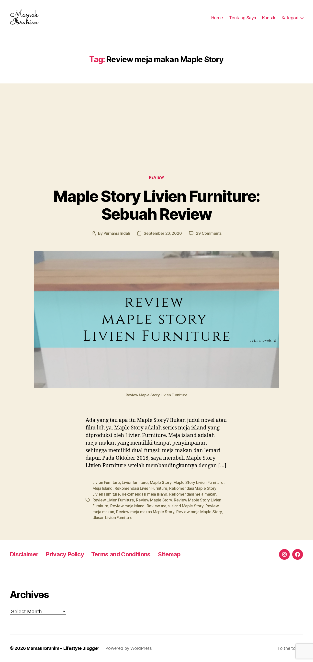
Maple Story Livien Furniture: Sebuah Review (156, 205)
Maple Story (160, 482)
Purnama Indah (117, 233)
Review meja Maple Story (199, 511)
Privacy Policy (65, 554)
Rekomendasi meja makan (192, 494)
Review (156, 177)
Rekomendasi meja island (144, 494)
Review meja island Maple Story (175, 505)
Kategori (290, 17)
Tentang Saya (242, 17)
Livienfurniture (135, 482)
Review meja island (127, 505)
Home (217, 17)
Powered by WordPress (128, 648)
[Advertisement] (156, 119)
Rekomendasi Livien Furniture (141, 488)
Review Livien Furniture (113, 500)
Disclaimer (24, 554)
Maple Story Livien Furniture (198, 482)
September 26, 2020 (163, 233)
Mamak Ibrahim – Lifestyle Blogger (63, 648)
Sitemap (169, 554)
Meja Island (102, 488)
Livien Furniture (106, 482)
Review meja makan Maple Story (145, 511)
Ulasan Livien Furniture (112, 517)
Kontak (269, 17)
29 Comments (208, 233)
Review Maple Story (154, 500)
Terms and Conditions (121, 554)
